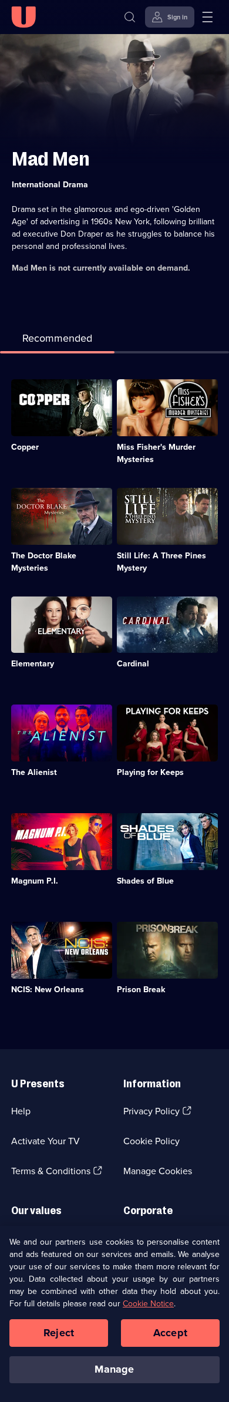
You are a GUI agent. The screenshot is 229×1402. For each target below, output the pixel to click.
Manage (114, 1369)
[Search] (129, 17)
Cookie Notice (148, 1303)
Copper (25, 447)
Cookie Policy (151, 1141)
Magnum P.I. (34, 881)
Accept (170, 1332)
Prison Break (141, 989)
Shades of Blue (145, 881)
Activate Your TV (45, 1141)
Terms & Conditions (50, 1171)
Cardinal (133, 664)
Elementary (32, 664)
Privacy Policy (151, 1111)
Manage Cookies (157, 1171)
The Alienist (34, 772)
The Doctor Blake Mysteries (43, 562)
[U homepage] (23, 17)
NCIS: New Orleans (47, 989)
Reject (58, 1332)
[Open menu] (207, 17)
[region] (114, 1314)
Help (21, 1111)
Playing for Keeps (150, 772)
